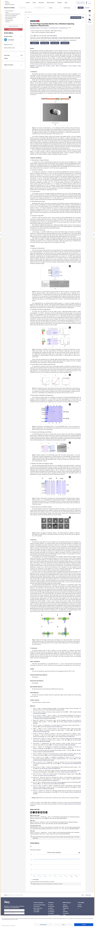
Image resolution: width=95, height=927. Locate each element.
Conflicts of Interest (9, 20)
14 (63, 581)
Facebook (80, 906)
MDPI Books (65, 906)
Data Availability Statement (10, 17)
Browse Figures (44, 43)
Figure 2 (32, 254)
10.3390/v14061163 (27, 12)
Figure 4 (35, 369)
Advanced (87, 7)
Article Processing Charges (39, 904)
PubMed (43, 713)
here (37, 838)
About (66, 2)
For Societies (51, 913)
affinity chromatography (61, 65)
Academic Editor (8, 36)
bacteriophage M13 (40, 65)
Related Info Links (8, 44)
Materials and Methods (9, 4)
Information (41, 2)
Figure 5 (70, 400)
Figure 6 (32, 435)
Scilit (39, 713)
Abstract (6, 1)
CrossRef (35, 713)
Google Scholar (60, 710)
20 (44, 601)
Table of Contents (8, 65)
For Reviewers (51, 906)
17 (79, 587)
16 (36, 586)
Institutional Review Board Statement (12, 14)
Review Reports (54, 43)
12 (38, 574)
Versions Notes (65, 43)
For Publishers (51, 911)
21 (45, 606)
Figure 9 (51, 593)
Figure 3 (74, 321)
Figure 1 (40, 85)
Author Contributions (9, 10)
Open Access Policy (38, 908)
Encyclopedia (66, 913)
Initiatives (59, 2)
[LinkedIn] (36, 812)
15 (35, 586)
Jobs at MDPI (36, 911)
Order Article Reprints (76, 17)
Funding (7, 12)
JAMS (64, 915)
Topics (34, 2)
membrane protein (50, 65)
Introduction (7, 3)
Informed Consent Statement (11, 15)
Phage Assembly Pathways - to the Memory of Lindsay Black (62, 40)
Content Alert (88, 895)
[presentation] (61, 133)
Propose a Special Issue (13, 29)
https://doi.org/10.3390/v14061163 (49, 35)
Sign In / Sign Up (80, 2)
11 (35, 573)
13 (49, 581)
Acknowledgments (9, 18)
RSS (83, 895)
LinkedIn (79, 904)
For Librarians (51, 910)
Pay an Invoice (37, 906)
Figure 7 (53, 470)
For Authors (50, 904)
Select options (8, 910)
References (7, 21)
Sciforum (65, 904)
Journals (28, 2)
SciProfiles (65, 911)
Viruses (5, 895)
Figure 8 (45, 513)
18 (50, 596)
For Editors (50, 908)
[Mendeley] (46, 812)
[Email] (31, 812)
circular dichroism (72, 65)
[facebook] (39, 812)
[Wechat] (41, 812)
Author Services (50, 2)
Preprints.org (66, 908)
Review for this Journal (13, 26)
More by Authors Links (9, 47)
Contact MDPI (36, 910)
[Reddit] (44, 812)
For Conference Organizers (54, 915)
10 (45, 564)
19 (65, 596)
